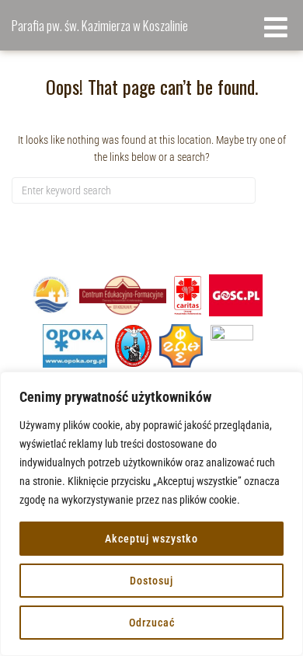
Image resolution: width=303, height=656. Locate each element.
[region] (151, 514)
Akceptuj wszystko (151, 538)
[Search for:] (134, 190)
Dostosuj (151, 580)
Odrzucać (152, 622)
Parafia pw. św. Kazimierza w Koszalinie (100, 25)
